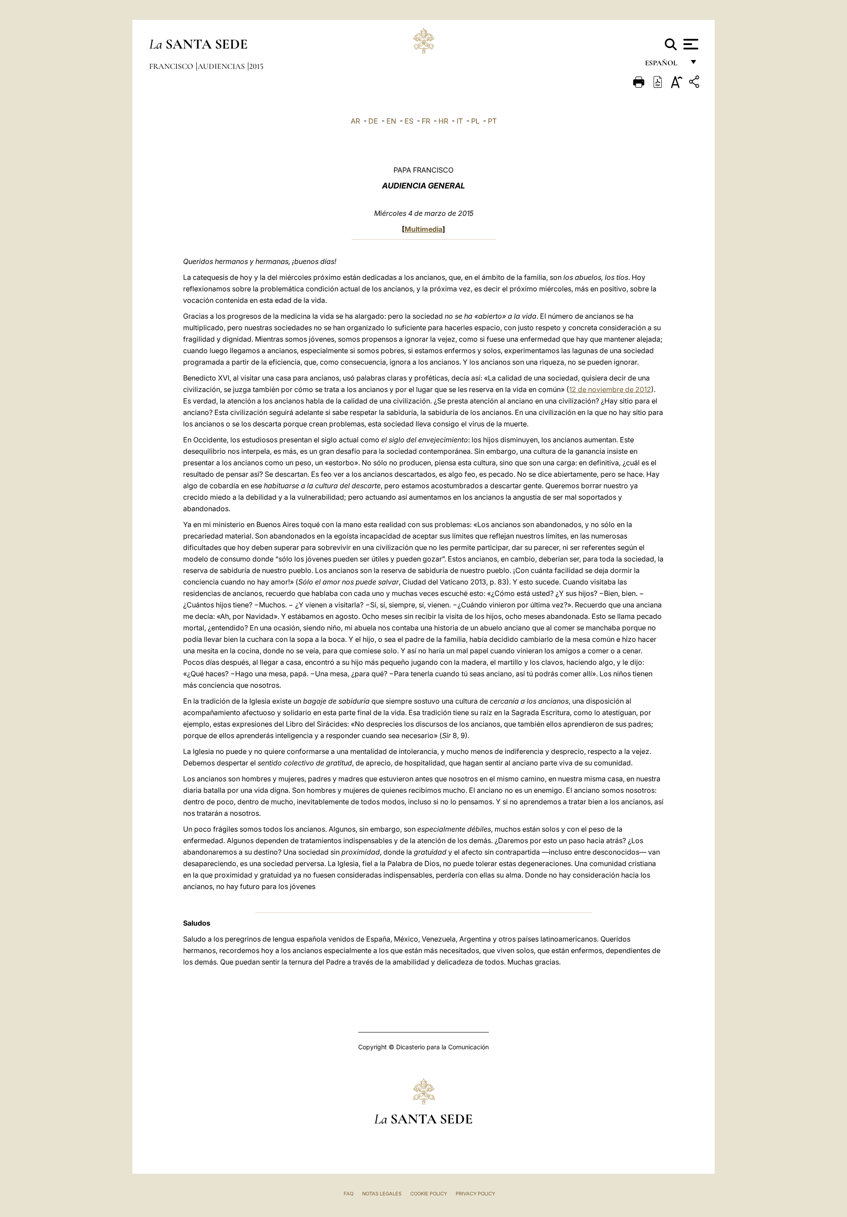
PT (492, 121)
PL (475, 121)
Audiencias (222, 66)
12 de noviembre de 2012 (610, 389)
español (664, 65)
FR (426, 121)
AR (355, 121)
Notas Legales (381, 1194)
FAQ (348, 1194)
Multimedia (423, 229)
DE (373, 121)
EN (391, 121)
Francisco (172, 66)
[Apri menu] (689, 44)
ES (409, 121)
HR (443, 121)
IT (460, 121)
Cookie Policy (428, 1194)
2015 (256, 66)
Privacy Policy (475, 1194)
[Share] (695, 83)
